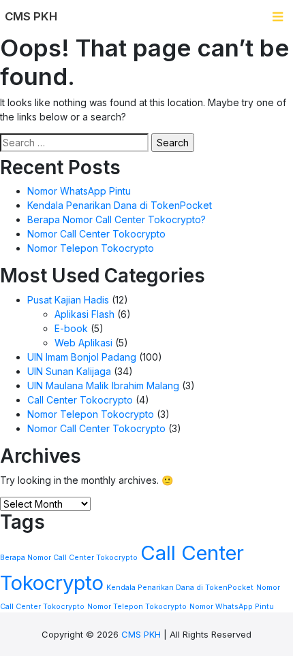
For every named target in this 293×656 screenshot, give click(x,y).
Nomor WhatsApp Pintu (79, 191)
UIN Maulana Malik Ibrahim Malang (103, 385)
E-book (71, 328)
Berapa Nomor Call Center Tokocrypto (69, 557)
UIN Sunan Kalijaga (69, 371)
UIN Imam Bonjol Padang (81, 357)
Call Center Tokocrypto (80, 400)
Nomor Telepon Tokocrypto (90, 248)
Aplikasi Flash (84, 314)
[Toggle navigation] (277, 16)
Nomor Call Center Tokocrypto (96, 234)
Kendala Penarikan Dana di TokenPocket (119, 205)
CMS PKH (141, 634)
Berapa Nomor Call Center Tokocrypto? (116, 219)
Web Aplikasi (83, 342)
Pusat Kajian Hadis (68, 300)
